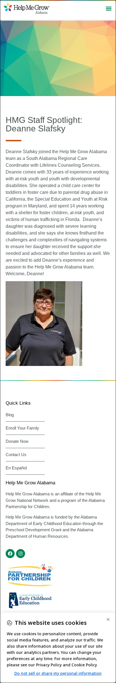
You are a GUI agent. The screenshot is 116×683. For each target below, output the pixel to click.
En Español (16, 467)
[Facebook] (10, 553)
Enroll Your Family (22, 428)
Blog (10, 414)
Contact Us (16, 454)
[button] (108, 8)
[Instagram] (20, 553)
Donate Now (17, 441)
